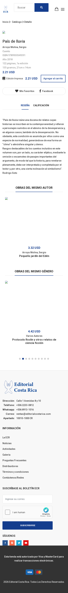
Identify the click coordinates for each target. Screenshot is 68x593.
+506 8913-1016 (25, 409)
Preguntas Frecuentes (14, 460)
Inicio (5, 22)
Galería (6, 454)
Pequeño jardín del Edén (34, 256)
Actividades (8, 449)
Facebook (47, 91)
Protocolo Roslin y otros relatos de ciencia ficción (34, 341)
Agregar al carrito (53, 78)
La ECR (6, 437)
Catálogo (17, 22)
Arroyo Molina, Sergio (14, 47)
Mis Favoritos (26, 91)
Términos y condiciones (15, 472)
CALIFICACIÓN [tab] (41, 105)
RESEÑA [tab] (25, 105)
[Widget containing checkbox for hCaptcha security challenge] (27, 512)
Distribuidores (10, 466)
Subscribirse (27, 525)
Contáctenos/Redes (13, 477)
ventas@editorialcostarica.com (33, 414)
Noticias (7, 443)
